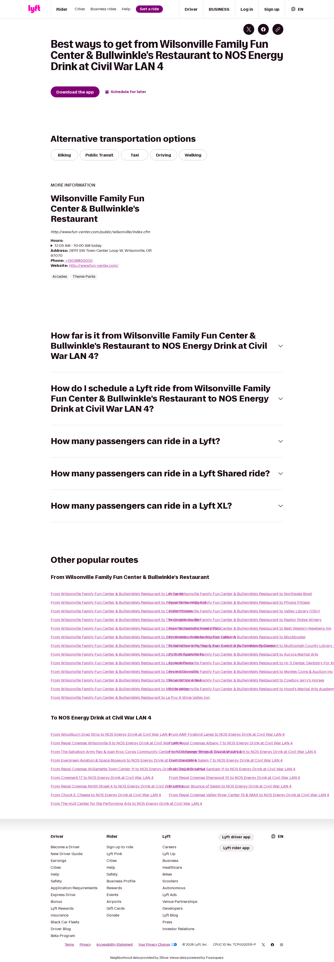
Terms (69, 944)
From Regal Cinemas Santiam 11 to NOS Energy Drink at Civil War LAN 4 (232, 769)
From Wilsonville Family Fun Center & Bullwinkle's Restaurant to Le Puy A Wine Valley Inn (130, 697)
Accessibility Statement (114, 944)
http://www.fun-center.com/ (93, 265)
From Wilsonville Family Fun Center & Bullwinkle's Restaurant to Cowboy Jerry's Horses (246, 680)
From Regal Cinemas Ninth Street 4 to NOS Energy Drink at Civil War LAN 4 (117, 786)
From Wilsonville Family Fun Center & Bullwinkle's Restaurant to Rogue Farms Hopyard (128, 602)
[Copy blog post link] (277, 29)
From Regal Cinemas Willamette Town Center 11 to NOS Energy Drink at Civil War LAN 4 (128, 769)
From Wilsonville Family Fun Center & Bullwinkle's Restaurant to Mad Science (119, 689)
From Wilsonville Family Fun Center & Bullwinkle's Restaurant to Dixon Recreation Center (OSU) (136, 628)
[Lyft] (34, 9)
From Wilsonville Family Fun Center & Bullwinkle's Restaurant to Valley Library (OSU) (244, 611)
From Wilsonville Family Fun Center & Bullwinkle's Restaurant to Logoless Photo (122, 663)
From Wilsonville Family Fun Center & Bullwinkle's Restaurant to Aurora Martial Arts (243, 654)
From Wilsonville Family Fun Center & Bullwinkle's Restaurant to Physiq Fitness (239, 602)
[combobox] (297, 9)
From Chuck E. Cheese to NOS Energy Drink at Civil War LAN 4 (106, 795)
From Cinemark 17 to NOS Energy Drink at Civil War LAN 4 (102, 777)
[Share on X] (248, 29)
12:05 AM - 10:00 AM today (78, 245)
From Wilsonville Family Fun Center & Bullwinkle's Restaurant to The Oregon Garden (126, 619)
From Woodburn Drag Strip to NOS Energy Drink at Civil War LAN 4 (111, 734)
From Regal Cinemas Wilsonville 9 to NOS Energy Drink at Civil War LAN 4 (116, 743)
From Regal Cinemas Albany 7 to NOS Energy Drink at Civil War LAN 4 (231, 743)
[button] (167, 346)
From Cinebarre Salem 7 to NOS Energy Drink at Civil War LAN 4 (226, 760)
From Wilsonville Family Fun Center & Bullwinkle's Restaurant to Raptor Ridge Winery (245, 619)
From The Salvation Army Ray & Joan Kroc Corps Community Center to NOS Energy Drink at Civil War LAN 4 (146, 751)
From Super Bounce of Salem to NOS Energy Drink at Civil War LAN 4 (230, 786)
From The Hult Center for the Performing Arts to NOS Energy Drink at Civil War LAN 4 (126, 803)
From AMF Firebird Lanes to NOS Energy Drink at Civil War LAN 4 (227, 734)
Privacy (85, 944)
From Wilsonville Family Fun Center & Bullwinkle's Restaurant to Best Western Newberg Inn (250, 628)
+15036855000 (79, 260)
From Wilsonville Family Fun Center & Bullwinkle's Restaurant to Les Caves (117, 593)
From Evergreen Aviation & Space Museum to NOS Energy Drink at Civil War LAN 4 (124, 760)
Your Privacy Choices (154, 944)
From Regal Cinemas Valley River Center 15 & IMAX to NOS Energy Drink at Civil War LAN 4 (249, 795)
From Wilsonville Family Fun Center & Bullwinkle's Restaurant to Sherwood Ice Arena (126, 680)
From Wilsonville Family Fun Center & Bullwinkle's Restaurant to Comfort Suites (122, 611)
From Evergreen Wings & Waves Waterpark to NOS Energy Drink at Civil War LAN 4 (242, 751)
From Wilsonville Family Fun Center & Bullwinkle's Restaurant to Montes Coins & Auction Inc (251, 671)
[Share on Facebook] (263, 29)
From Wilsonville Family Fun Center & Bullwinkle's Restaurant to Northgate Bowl (240, 593)
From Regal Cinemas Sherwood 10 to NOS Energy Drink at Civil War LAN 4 (234, 777)
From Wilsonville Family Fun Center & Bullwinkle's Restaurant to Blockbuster (237, 637)
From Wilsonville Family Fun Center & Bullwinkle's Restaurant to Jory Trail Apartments (127, 654)
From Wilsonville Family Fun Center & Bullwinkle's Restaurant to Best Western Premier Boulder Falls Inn (143, 637)
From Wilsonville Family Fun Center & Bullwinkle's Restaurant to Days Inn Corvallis (124, 671)
